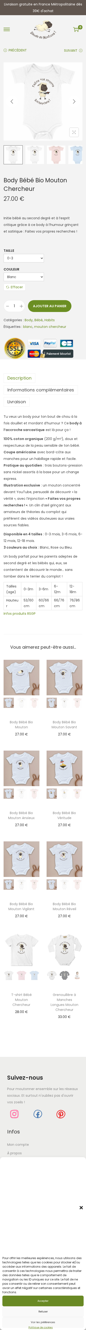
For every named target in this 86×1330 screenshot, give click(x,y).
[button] (81, 1207)
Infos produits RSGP (20, 613)
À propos (14, 1153)
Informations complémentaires (40, 390)
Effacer (17, 287)
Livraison (16, 402)
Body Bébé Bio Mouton (21, 724)
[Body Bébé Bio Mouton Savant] (64, 677)
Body (29, 320)
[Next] (74, 101)
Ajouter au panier (49, 306)
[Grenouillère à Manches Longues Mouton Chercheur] (64, 950)
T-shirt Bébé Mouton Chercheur (21, 999)
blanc (27, 326)
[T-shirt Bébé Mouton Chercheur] (21, 950)
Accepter (43, 1301)
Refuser (43, 1311)
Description (19, 378)
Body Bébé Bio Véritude (64, 815)
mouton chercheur (50, 326)
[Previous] (12, 101)
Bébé (38, 320)
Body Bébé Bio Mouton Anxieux (21, 815)
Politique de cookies (40, 1327)
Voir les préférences (43, 1322)
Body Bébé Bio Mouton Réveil (64, 906)
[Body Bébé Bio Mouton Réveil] (64, 859)
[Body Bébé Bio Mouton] (21, 677)
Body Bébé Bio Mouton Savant (64, 724)
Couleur (11, 269)
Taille (9, 250)
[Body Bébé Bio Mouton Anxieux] (21, 768)
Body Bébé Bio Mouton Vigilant (21, 906)
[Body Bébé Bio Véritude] (64, 768)
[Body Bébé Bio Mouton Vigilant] (21, 859)
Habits (49, 320)
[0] (76, 29)
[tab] (43, 378)
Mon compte (18, 1144)
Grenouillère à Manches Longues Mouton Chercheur (64, 1002)
